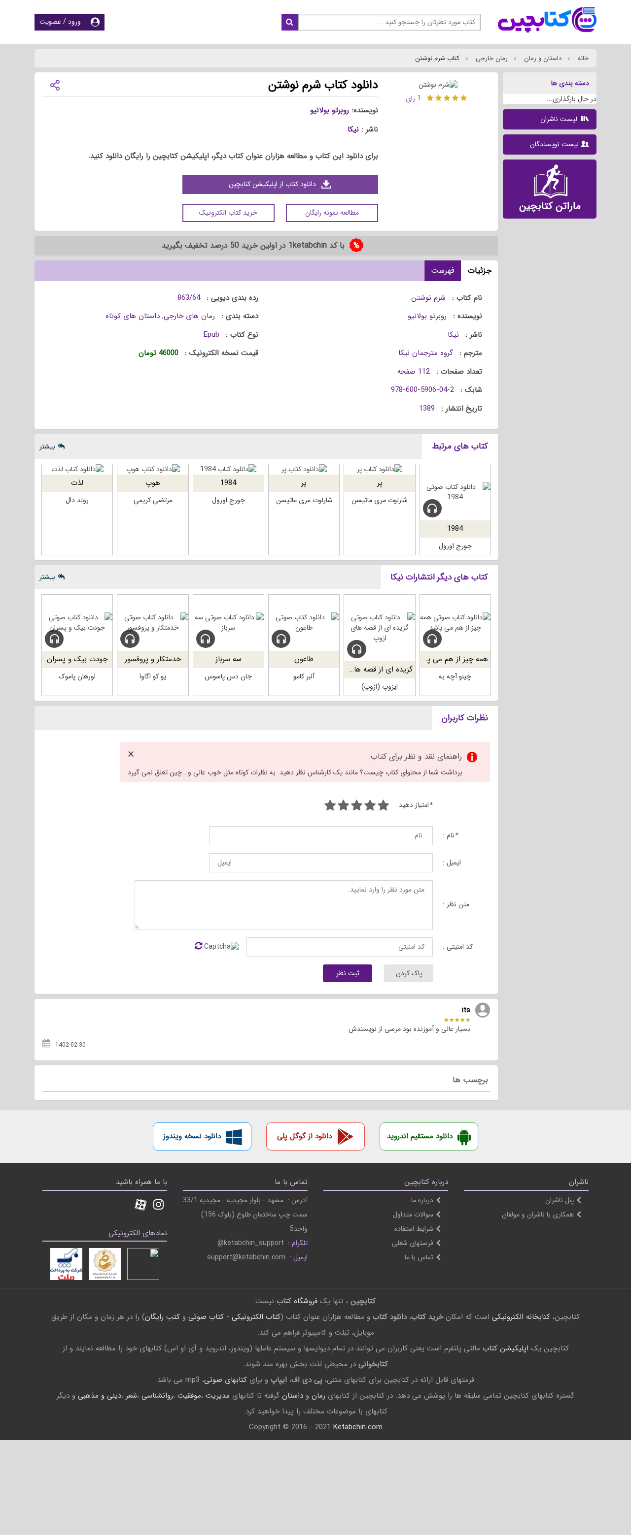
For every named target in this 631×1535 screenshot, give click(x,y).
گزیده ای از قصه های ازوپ (372, 669)
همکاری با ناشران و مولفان (538, 1214)
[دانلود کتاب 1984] (228, 469)
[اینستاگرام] (158, 1206)
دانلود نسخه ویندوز (192, 1136)
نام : (450, 836)
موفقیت (189, 1396)
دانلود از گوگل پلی (304, 1136)
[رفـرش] (198, 946)
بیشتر (47, 446)
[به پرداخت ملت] (66, 1264)
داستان (292, 1396)
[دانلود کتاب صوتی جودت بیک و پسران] (77, 623)
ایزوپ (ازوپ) (379, 686)
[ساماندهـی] (105, 1264)
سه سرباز (228, 659)
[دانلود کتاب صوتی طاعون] (304, 623)
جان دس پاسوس (228, 676)
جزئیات (479, 270)
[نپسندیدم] (370, 806)
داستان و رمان (541, 58)
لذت (77, 483)
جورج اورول (455, 546)
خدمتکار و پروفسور (153, 659)
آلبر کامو (304, 676)
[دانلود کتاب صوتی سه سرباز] (228, 623)
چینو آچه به (455, 676)
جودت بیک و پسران (77, 659)
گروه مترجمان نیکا (425, 353)
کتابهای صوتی (225, 1380)
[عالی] (330, 806)
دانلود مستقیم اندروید (420, 1136)
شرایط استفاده (413, 1228)
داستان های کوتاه (132, 316)
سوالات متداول (413, 1214)
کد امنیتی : (458, 947)
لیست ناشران (559, 119)
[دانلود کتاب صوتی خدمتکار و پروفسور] (152, 623)
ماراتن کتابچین (550, 206)
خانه (582, 58)
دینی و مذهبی (99, 1396)
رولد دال (77, 500)
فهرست (443, 270)
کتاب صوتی (206, 1317)
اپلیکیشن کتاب (505, 1348)
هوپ (152, 483)
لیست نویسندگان (554, 144)
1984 (455, 529)
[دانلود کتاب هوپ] (152, 469)
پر (380, 483)
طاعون (304, 659)
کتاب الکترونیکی (256, 1317)
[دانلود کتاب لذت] (77, 469)
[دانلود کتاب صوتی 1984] (455, 492)
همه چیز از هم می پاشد (452, 659)
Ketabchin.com (358, 1427)
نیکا (353, 129)
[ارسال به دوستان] (54, 84)
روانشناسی (157, 1396)
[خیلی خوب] (343, 806)
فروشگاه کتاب (297, 1301)
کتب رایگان (162, 1317)
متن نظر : (456, 904)
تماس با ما (419, 1257)
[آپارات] (140, 1206)
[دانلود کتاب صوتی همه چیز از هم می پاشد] (455, 623)
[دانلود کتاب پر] (379, 469)
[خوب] (356, 806)
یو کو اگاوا (153, 676)
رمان (318, 1396)
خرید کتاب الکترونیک (228, 212)
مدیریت (218, 1396)
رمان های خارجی (189, 316)
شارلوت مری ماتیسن (379, 500)
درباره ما (422, 1200)
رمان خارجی (491, 58)
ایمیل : (452, 863)
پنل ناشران (559, 1200)
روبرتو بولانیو (329, 110)
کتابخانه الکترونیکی (520, 1317)
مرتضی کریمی (153, 500)
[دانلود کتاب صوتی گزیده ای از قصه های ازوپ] (379, 628)
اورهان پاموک (77, 676)
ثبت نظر (347, 973)
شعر (131, 1396)
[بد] (383, 806)
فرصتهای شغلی (412, 1243)
